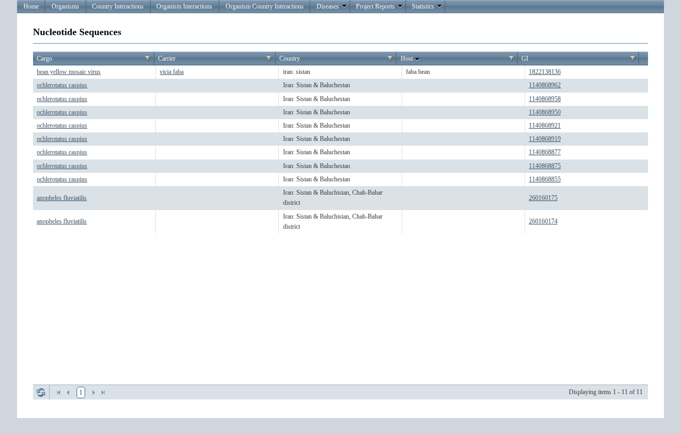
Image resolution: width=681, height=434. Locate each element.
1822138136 (545, 72)
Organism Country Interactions (265, 6)
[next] (93, 392)
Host (407, 58)
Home (31, 6)
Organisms (65, 6)
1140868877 (545, 152)
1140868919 (545, 139)
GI (524, 58)
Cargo (44, 58)
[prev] (68, 392)
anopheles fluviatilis (62, 198)
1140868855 (545, 179)
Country (289, 58)
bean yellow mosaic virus (69, 72)
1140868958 (545, 99)
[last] (103, 392)
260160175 (543, 198)
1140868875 (545, 166)
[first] (58, 392)
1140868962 (545, 85)
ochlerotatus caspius (62, 85)
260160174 (543, 221)
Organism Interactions (184, 6)
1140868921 (545, 125)
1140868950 (545, 112)
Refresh (41, 392)
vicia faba (172, 72)
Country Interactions (118, 6)
